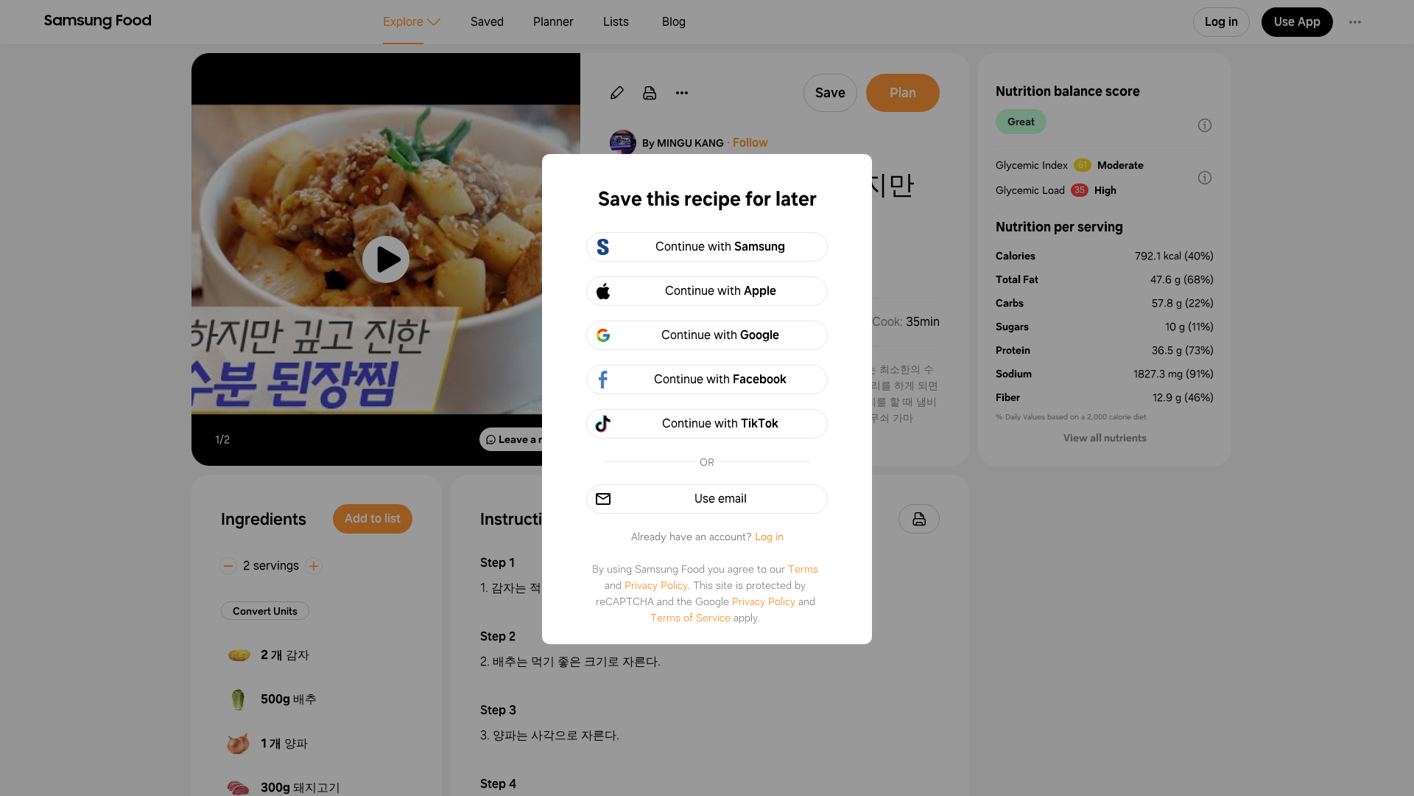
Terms (803, 569)
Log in (769, 536)
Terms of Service (690, 617)
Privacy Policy (656, 585)
